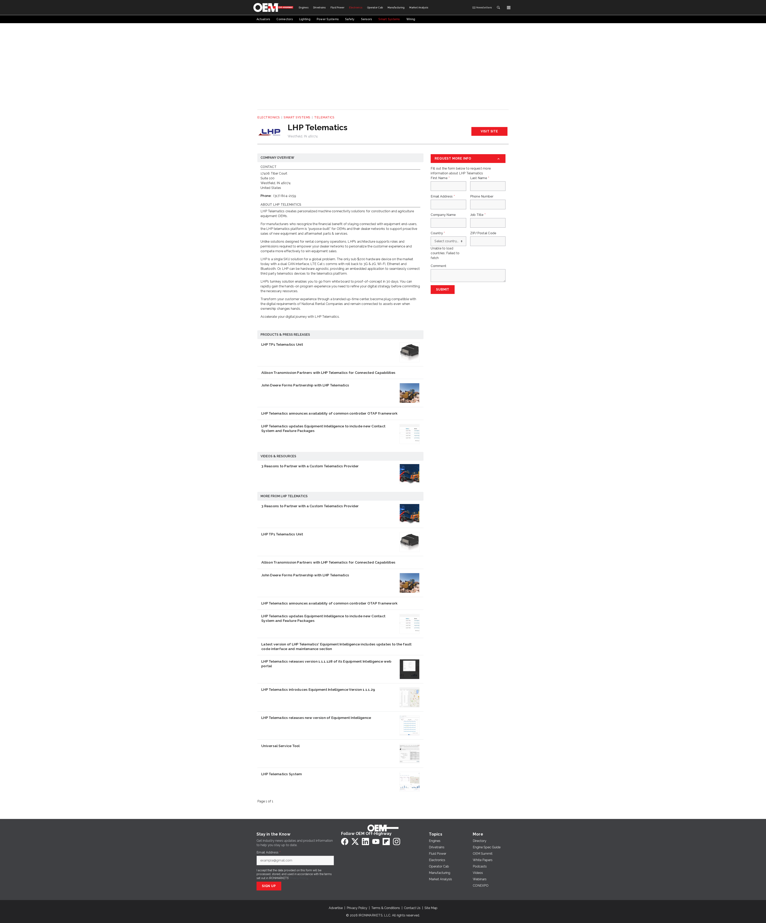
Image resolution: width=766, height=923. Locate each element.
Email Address (443, 196)
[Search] (498, 8)
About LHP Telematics (281, 204)
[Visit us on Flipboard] (386, 841)
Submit (442, 289)
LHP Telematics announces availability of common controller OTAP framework (329, 413)
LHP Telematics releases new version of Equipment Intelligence (316, 718)
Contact (268, 167)
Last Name (479, 178)
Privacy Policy (298, 878)
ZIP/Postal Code (483, 233)
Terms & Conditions (385, 908)
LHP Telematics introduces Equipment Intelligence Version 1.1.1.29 (318, 689)
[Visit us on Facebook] (344, 841)
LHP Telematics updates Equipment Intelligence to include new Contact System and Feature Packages (323, 428)
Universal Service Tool (280, 746)
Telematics (324, 117)
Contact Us (412, 908)
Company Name (443, 214)
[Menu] (509, 8)
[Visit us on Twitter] (355, 841)
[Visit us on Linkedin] (365, 841)
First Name (440, 178)
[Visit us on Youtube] (375, 841)
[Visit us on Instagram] (396, 841)
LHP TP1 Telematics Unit (282, 344)
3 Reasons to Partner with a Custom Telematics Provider (310, 466)
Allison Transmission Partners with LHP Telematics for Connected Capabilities (328, 372)
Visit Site (489, 131)
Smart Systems (297, 117)
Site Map (430, 908)
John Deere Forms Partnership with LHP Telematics (305, 385)
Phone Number (482, 196)
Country (438, 233)
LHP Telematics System (281, 774)
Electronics (268, 117)
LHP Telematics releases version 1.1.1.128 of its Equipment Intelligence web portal (326, 663)
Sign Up (269, 886)
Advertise (336, 908)
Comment (438, 266)
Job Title (478, 214)
